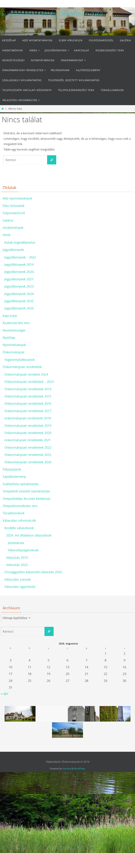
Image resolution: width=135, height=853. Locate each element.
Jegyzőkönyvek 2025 (19, 301)
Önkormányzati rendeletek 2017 (27, 411)
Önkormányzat (13, 352)
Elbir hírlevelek (13, 206)
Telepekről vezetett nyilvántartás (26, 491)
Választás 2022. (17, 565)
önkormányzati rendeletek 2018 (27, 418)
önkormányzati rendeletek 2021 (27, 440)
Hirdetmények (13, 227)
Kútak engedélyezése (19, 242)
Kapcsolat (10, 316)
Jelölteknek (16, 543)
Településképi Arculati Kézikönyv (26, 498)
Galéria (8, 220)
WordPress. (79, 768)
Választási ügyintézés (20, 586)
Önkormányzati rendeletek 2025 (27, 455)
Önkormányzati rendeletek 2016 (27, 403)
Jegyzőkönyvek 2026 (19, 308)
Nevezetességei (14, 330)
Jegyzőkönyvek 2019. (19, 264)
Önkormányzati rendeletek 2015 (27, 396)
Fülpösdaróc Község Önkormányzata (52, 13)
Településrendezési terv (20, 506)
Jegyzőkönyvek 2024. (19, 294)
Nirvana (67, 768)
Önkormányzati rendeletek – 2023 (29, 381)
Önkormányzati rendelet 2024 (26, 374)
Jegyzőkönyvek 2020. (19, 272)
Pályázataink (12, 469)
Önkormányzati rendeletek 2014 (27, 389)
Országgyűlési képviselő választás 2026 (33, 572)
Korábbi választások (19, 528)
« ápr (4, 693)
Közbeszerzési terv (16, 323)
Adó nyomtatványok (17, 198)
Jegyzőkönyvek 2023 (19, 286)
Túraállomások (13, 513)
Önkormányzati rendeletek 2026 (27, 462)
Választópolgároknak (23, 550)
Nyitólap (9, 337)
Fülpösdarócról (14, 213)
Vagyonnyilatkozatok (19, 359)
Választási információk (19, 520)
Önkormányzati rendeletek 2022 (27, 447)
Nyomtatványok (14, 345)
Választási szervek (17, 579)
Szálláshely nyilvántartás (21, 484)
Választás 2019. (17, 557)
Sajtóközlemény (14, 476)
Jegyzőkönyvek (13, 250)
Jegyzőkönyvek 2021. (19, 279)
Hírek (6, 235)
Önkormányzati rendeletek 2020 (27, 433)
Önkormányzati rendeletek (22, 367)
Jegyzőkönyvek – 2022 (20, 257)
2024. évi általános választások (28, 535)
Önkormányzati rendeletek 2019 (27, 425)
